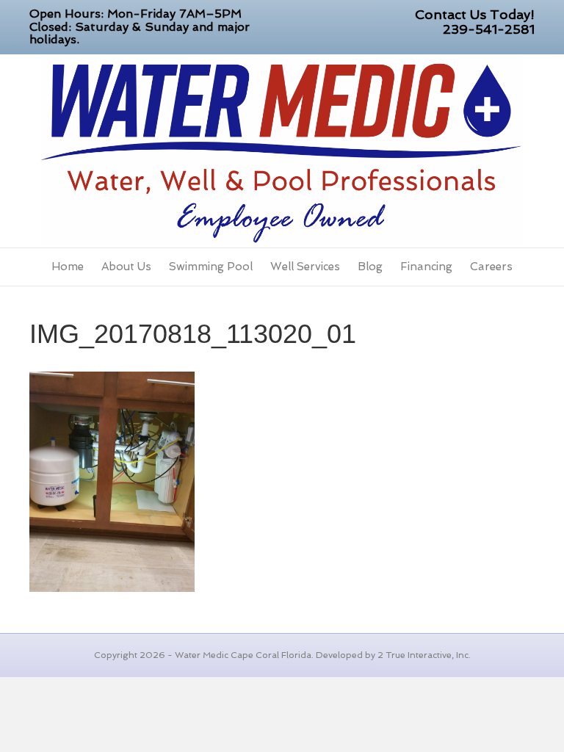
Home (67, 266)
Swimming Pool (211, 266)
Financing (426, 266)
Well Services (305, 266)
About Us (126, 266)
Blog (370, 266)
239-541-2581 (489, 29)
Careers (491, 266)
